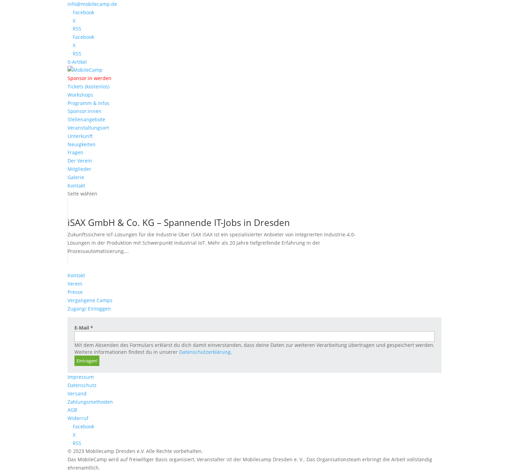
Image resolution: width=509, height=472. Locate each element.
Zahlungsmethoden (90, 402)
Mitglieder (79, 169)
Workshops (80, 94)
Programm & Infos (88, 103)
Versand (77, 393)
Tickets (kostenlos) (88, 86)
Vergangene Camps (90, 300)
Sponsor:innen (84, 111)
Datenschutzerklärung (205, 352)
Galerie (76, 177)
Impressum (81, 377)
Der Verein (80, 160)
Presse (75, 292)
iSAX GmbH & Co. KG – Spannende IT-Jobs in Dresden (179, 222)
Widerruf (78, 418)
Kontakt (76, 185)
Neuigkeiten (82, 144)
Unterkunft (80, 136)
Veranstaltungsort (88, 127)
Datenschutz (82, 385)
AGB (72, 410)
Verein (75, 283)
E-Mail (83, 327)
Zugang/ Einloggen (89, 308)
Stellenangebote (86, 119)
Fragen (75, 152)
